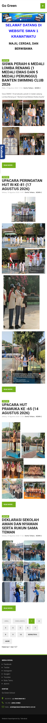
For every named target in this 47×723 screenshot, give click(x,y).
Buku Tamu (8, 680)
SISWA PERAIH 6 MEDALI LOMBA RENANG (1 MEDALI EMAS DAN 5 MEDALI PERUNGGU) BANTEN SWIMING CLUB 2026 (23, 74)
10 (21, 634)
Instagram (8, 671)
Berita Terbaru (28, 88)
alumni (6, 684)
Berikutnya (32, 634)
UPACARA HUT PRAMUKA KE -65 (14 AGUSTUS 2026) (20, 408)
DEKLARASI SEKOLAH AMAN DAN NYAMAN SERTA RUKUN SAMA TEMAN (20, 526)
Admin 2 (38, 88)
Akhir (7, 641)
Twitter (7, 667)
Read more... (9, 165)
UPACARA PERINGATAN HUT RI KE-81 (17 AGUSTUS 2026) (22, 184)
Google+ (7, 674)
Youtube (7, 677)
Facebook (7, 664)
